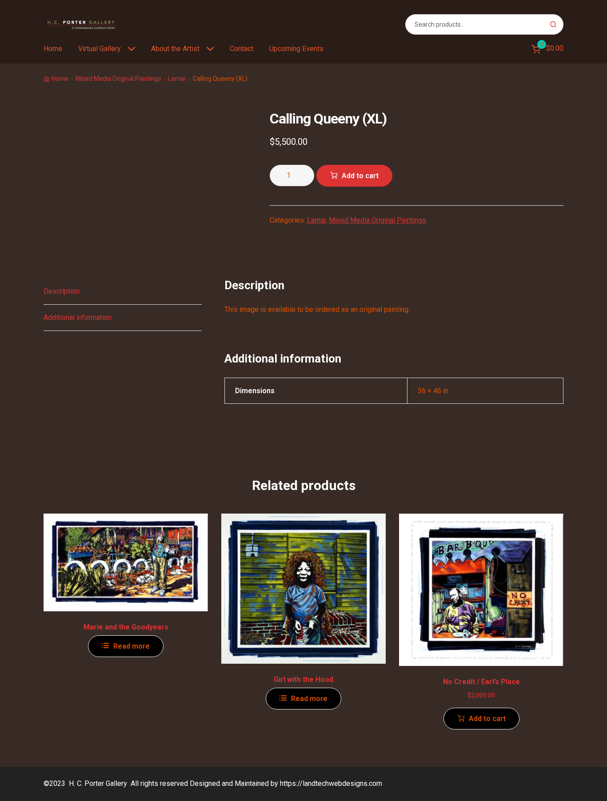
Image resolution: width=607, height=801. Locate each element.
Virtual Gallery (99, 48)
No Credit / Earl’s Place (481, 681)
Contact (241, 48)
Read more (131, 646)
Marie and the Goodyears (126, 627)
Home (53, 48)
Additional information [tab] (78, 317)
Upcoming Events (296, 48)
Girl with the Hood (303, 679)
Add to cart (360, 175)
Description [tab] (62, 291)
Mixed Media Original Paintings (118, 78)
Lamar (177, 78)
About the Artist (175, 48)
